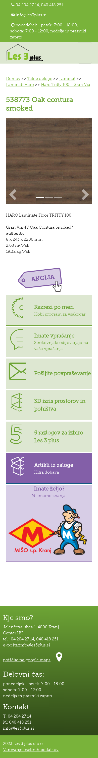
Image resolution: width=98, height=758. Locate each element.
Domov (13, 78)
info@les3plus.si (31, 15)
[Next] (85, 161)
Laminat (67, 78)
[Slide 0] (40, 197)
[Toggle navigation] (85, 53)
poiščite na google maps (27, 660)
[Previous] (12, 161)
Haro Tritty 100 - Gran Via (65, 84)
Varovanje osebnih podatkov (31, 749)
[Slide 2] (58, 197)
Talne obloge (39, 78)
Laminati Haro (20, 84)
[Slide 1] (49, 197)
